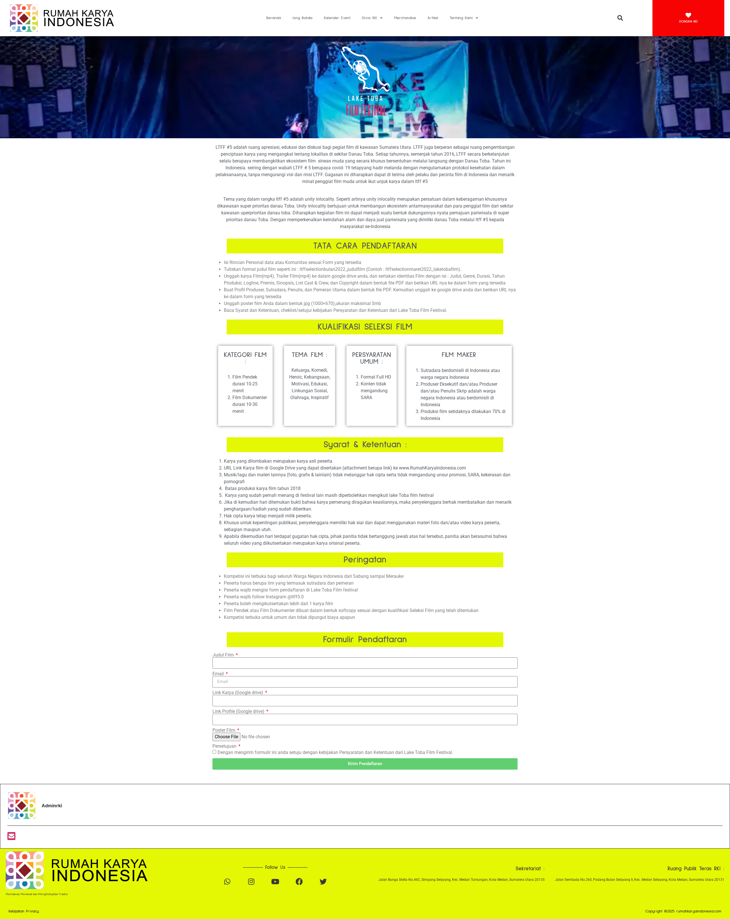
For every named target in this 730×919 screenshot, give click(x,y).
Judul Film (223, 655)
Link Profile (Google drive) (238, 711)
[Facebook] (299, 881)
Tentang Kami (461, 18)
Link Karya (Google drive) (238, 692)
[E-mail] (11, 838)
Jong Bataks (302, 18)
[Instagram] (251, 881)
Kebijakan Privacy (24, 911)
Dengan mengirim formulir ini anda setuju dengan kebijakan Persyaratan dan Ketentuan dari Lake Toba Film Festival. (335, 752)
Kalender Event (337, 18)
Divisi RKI (369, 18)
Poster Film (224, 730)
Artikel (432, 18)
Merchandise (405, 18)
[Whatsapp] (227, 881)
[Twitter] (323, 881)
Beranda (273, 18)
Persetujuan (225, 746)
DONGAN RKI (688, 21)
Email (218, 674)
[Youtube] (275, 881)
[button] (620, 18)
